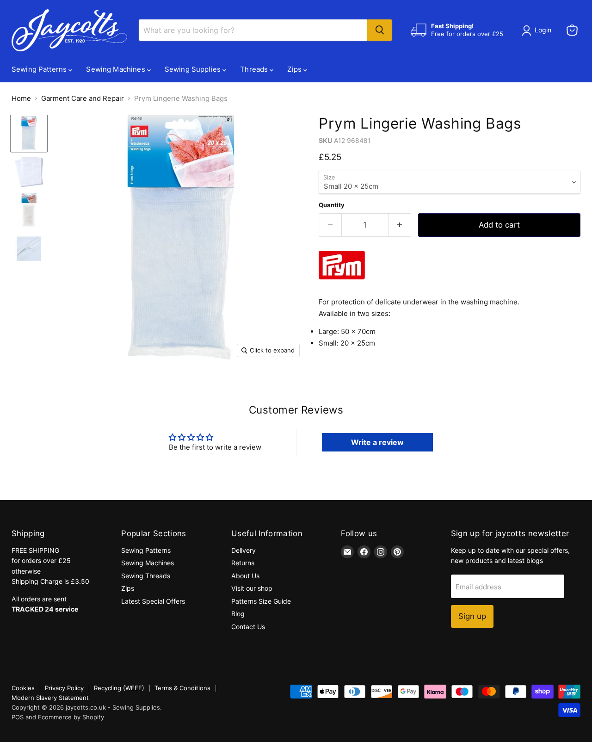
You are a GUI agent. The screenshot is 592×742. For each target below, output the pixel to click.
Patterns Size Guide (261, 601)
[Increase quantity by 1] (400, 225)
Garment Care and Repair (82, 98)
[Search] (379, 30)
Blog (238, 614)
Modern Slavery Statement (50, 697)
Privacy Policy (64, 688)
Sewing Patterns (40, 69)
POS (18, 717)
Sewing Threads (145, 576)
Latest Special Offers (153, 601)
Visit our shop (251, 588)
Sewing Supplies (193, 69)
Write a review (377, 442)
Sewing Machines (116, 69)
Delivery (243, 550)
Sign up (472, 616)
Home (21, 98)
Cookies (23, 688)
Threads (255, 69)
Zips (295, 69)
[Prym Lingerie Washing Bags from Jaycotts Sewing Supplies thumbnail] (29, 133)
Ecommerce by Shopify (71, 717)
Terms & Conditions (182, 688)
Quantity (332, 205)
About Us (245, 576)
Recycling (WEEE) (119, 688)
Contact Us (248, 627)
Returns (242, 563)
